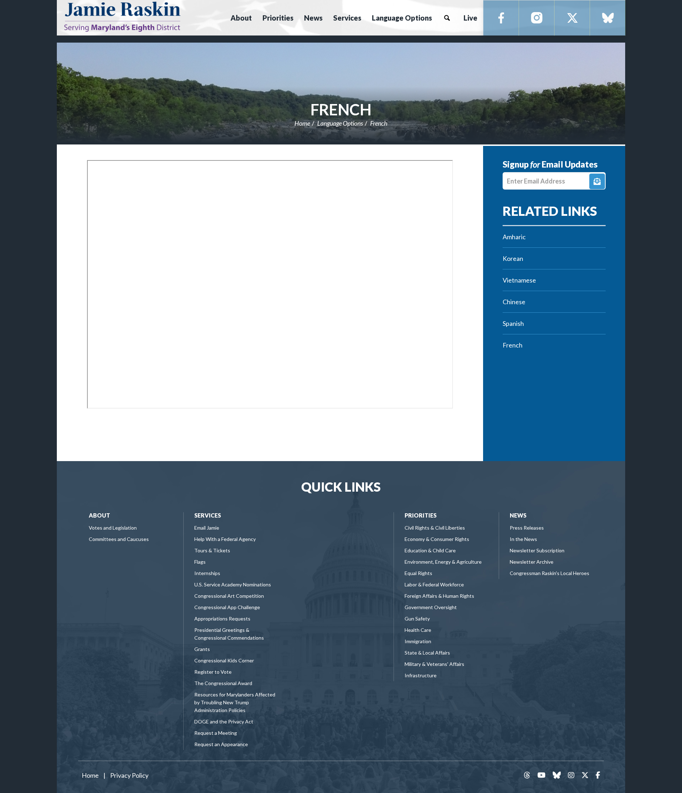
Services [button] (347, 17)
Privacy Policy (129, 775)
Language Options (340, 123)
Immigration (418, 641)
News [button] (313, 17)
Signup (597, 181)
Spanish (513, 323)
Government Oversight (431, 607)
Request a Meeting (215, 733)
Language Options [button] (402, 17)
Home (302, 123)
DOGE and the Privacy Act (223, 721)
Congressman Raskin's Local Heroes (549, 573)
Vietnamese (519, 280)
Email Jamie (206, 528)
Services (207, 515)
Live (470, 17)
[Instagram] (536, 18)
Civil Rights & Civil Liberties (435, 528)
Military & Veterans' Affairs (434, 664)
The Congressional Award (223, 683)
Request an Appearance (221, 744)
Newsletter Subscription (537, 550)
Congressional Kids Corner (224, 660)
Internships (207, 573)
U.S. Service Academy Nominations (232, 584)
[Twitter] (572, 18)
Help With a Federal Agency (225, 539)
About (99, 515)
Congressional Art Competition (229, 596)
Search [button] (446, 17)
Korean (513, 258)
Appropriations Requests (222, 619)
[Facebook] (501, 18)
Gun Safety (417, 619)
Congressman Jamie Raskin (147, 16)
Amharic (514, 237)
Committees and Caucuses (119, 539)
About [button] (241, 17)
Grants (202, 649)
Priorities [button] (277, 17)
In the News (523, 539)
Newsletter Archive (531, 562)
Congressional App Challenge (227, 607)
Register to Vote (213, 672)
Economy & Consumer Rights (437, 539)
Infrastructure (421, 675)
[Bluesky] (608, 18)
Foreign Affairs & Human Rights (439, 596)
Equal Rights (418, 573)
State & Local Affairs (427, 653)
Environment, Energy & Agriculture (443, 562)
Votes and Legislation (113, 528)
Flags (200, 562)
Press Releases (527, 528)
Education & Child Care (430, 550)
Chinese (514, 302)
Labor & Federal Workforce (434, 584)
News (518, 515)
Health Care (418, 630)
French (341, 109)
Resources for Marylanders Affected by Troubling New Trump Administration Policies (234, 702)
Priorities (421, 515)
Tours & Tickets (212, 550)
